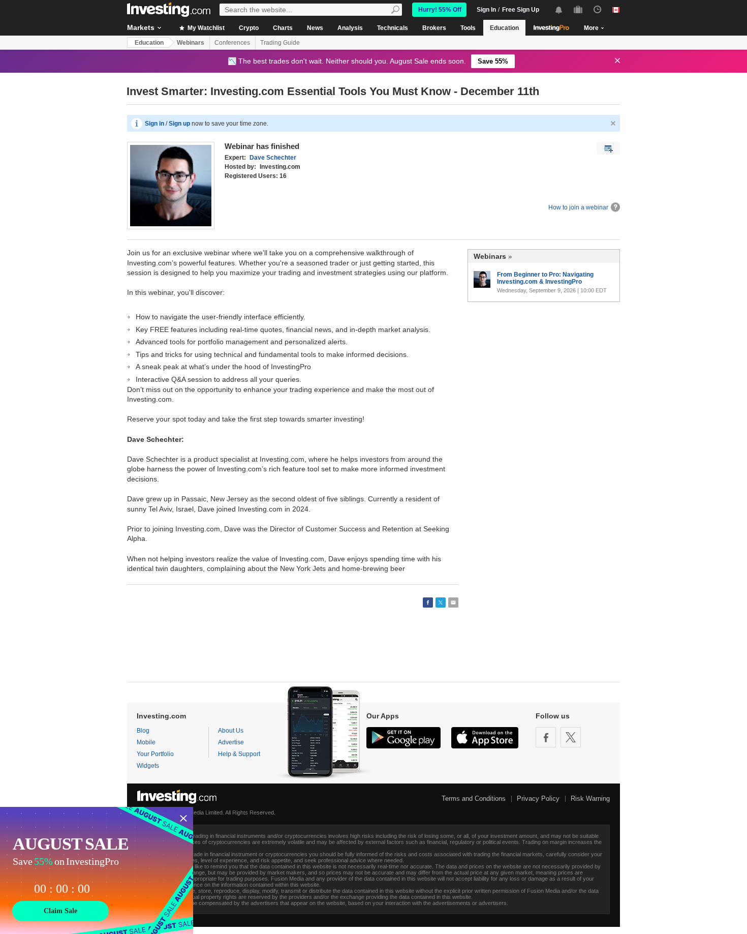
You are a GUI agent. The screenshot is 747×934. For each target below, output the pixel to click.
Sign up (179, 123)
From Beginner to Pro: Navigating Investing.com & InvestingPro (545, 278)
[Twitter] (571, 737)
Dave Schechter (273, 157)
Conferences (232, 42)
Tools (468, 28)
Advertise (231, 742)
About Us (230, 730)
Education (504, 28)
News (315, 28)
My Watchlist (205, 28)
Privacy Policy (538, 798)
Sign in (154, 123)
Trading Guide (280, 42)
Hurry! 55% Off (439, 9)
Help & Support (239, 754)
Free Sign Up (520, 9)
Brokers (434, 28)
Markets (140, 27)
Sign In (486, 9)
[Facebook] (546, 737)
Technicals (392, 28)
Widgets (148, 765)
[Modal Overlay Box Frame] (96, 870)
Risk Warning (590, 798)
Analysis (350, 28)
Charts (283, 28)
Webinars (190, 42)
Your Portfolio (155, 754)
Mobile (146, 742)
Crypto (249, 28)
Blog (143, 730)
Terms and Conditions (474, 798)
